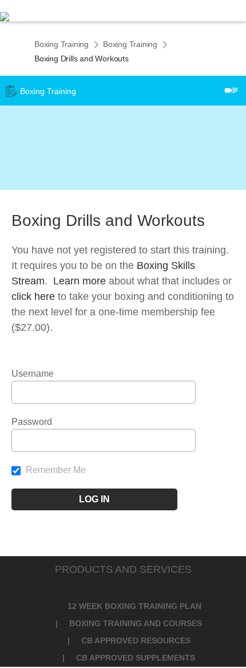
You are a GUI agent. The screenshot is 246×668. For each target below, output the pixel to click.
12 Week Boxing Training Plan (134, 606)
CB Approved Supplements (135, 657)
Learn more (79, 281)
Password (31, 422)
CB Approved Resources (136, 640)
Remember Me (54, 470)
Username (32, 373)
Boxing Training (61, 44)
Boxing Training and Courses (135, 623)
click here (33, 296)
